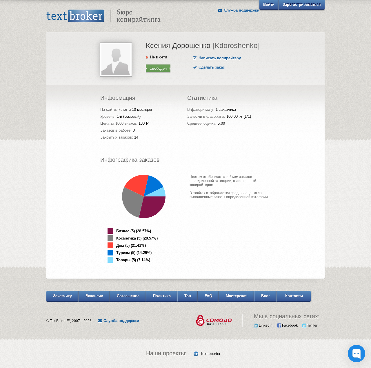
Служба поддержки (241, 10)
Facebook (289, 325)
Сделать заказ (211, 67)
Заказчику (62, 296)
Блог (265, 296)
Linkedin (265, 325)
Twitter (311, 325)
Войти (268, 4)
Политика (162, 296)
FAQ (208, 296)
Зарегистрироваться (302, 4)
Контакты (294, 296)
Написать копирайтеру (219, 58)
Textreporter (210, 354)
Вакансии (94, 296)
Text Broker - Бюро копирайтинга (103, 16)
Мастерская (237, 296)
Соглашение (128, 296)
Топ (187, 296)
